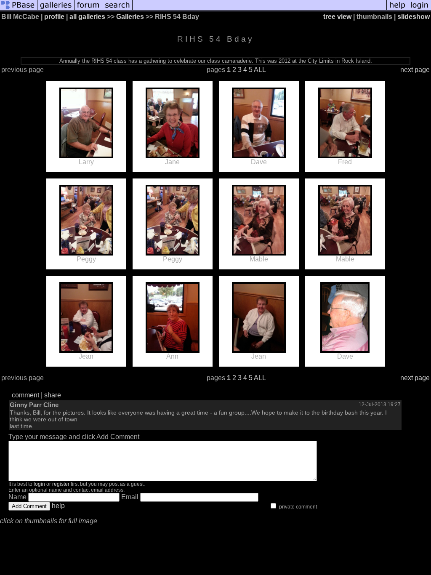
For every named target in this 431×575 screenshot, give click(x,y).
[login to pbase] (419, 9)
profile (54, 16)
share (52, 395)
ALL (260, 69)
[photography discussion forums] (88, 9)
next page (415, 69)
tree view (337, 16)
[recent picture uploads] (55, 9)
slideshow (413, 16)
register (60, 484)
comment (25, 395)
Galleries (130, 16)
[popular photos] (259, 9)
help (58, 505)
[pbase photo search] (117, 9)
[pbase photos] (18, 9)
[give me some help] (397, 9)
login (39, 484)
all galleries (87, 16)
